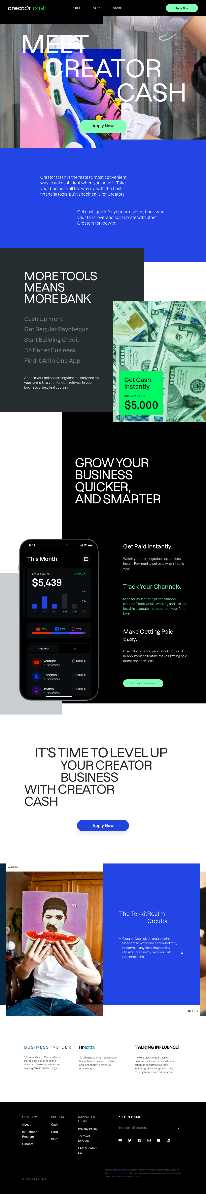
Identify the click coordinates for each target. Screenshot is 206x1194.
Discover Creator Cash (143, 683)
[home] (28, 8)
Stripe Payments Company (119, 1173)
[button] (31, 939)
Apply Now (181, 8)
